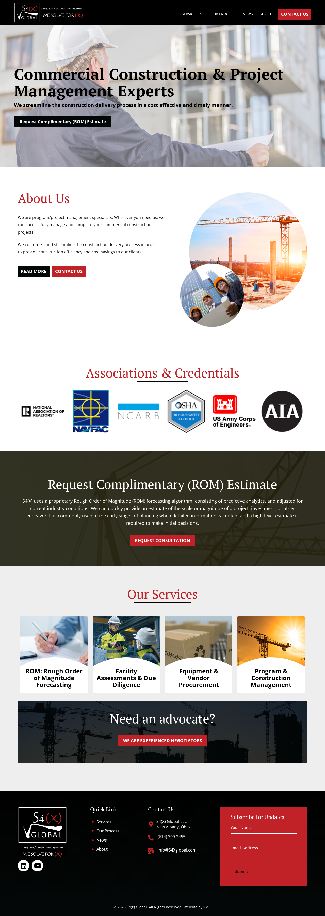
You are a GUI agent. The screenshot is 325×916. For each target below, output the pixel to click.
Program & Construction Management (271, 678)
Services (190, 14)
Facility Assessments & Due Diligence (126, 678)
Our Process (222, 14)
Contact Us (294, 14)
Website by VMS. (198, 907)
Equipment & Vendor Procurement (199, 678)
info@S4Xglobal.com (177, 850)
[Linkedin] (23, 865)
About (267, 14)
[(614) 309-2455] (151, 838)
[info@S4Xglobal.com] (151, 851)
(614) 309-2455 (171, 836)
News (248, 14)
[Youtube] (37, 865)
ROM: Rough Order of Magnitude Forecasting (54, 678)
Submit (241, 871)
